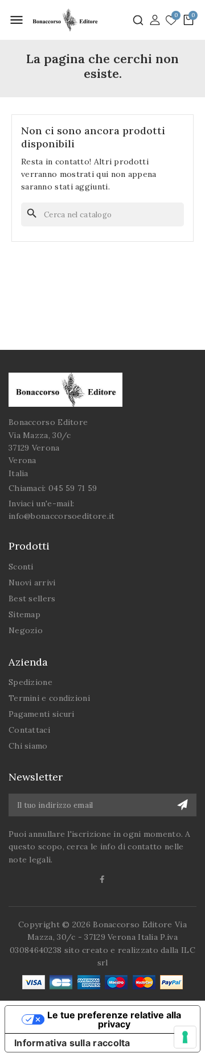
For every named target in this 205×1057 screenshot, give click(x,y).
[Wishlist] (171, 21)
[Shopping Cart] (188, 20)
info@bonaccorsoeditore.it (62, 516)
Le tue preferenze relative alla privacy (114, 1019)
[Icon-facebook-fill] (103, 879)
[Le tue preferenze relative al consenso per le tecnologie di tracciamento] (185, 1037)
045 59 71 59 (72, 488)
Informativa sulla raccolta (72, 1042)
